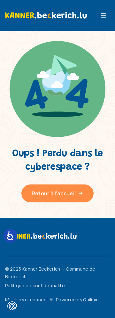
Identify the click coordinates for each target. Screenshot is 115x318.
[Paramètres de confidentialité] (12, 305)
